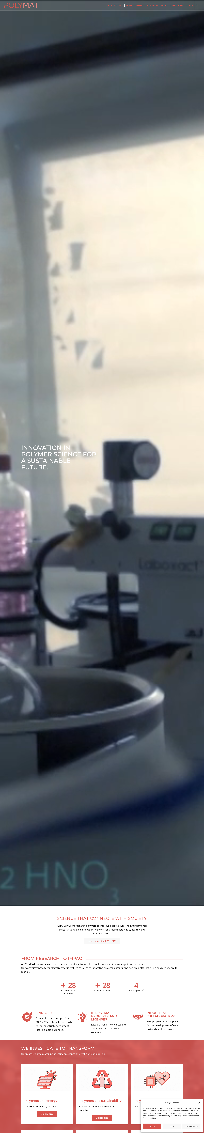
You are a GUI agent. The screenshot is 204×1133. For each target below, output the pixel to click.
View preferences (191, 1126)
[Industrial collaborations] (138, 1014)
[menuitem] (115, 5)
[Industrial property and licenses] (83, 1014)
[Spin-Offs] (27, 1014)
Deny (172, 1126)
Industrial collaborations (161, 1014)
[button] (199, 1103)
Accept (152, 1126)
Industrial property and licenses (104, 1016)
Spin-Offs (44, 1013)
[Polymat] (21, 5)
